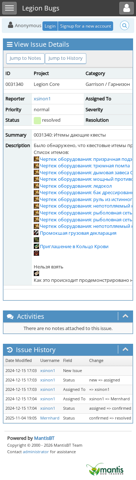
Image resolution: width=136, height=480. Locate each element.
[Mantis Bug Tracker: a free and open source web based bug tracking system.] (104, 469)
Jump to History (66, 58)
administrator (36, 451)
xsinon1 (42, 98)
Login (50, 26)
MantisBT (44, 438)
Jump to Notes (25, 58)
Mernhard (49, 418)
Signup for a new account (85, 26)
